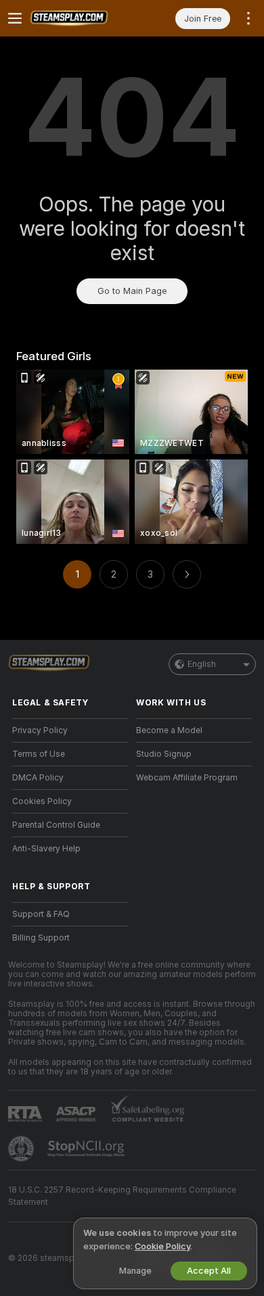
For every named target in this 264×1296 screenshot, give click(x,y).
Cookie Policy (162, 1246)
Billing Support (41, 938)
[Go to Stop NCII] (87, 1149)
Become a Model (169, 730)
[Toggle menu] (15, 18)
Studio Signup (164, 754)
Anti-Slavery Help (46, 848)
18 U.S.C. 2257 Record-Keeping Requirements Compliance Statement (122, 1196)
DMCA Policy (38, 777)
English (202, 664)
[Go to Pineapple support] (22, 1149)
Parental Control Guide (56, 825)
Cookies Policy (42, 801)
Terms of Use (38, 754)
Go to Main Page (132, 291)
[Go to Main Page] (81, 18)
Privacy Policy (40, 730)
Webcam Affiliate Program (187, 777)
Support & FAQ (41, 914)
